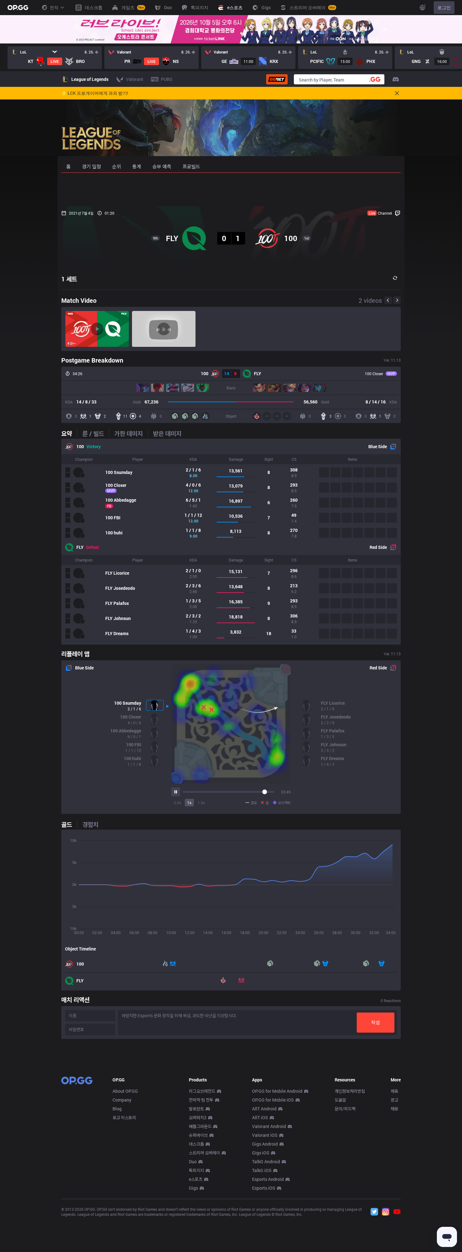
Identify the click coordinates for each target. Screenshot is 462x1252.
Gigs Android (265, 1144)
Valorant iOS (265, 1135)
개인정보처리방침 (350, 1091)
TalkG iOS (262, 1170)
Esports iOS (263, 1188)
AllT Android (264, 1109)
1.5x (201, 802)
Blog (117, 1109)
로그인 (444, 7)
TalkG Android (266, 1162)
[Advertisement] (231, 189)
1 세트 (69, 279)
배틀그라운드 (200, 1126)
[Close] (385, 29)
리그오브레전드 (202, 1091)
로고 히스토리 (124, 1117)
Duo (193, 1162)
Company (122, 1100)
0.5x (177, 802)
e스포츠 (195, 1179)
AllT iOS (260, 1117)
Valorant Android (269, 1126)
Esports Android (268, 1179)
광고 (394, 1100)
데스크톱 (196, 1144)
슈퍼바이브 (198, 1135)
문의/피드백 (345, 1109)
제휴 (394, 1091)
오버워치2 (197, 1117)
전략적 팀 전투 (201, 1100)
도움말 (340, 1100)
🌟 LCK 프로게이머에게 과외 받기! (94, 93)
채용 (394, 1109)
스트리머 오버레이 (204, 1153)
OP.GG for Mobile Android (277, 1091)
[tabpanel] (231, 541)
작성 (375, 1022)
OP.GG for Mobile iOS (273, 1100)
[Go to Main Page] (18, 7)
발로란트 (196, 1109)
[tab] (69, 433)
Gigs (193, 1188)
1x (189, 802)
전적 (54, 7)
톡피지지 (196, 1170)
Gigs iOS (260, 1153)
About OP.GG (125, 1091)
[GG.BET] (277, 79)
